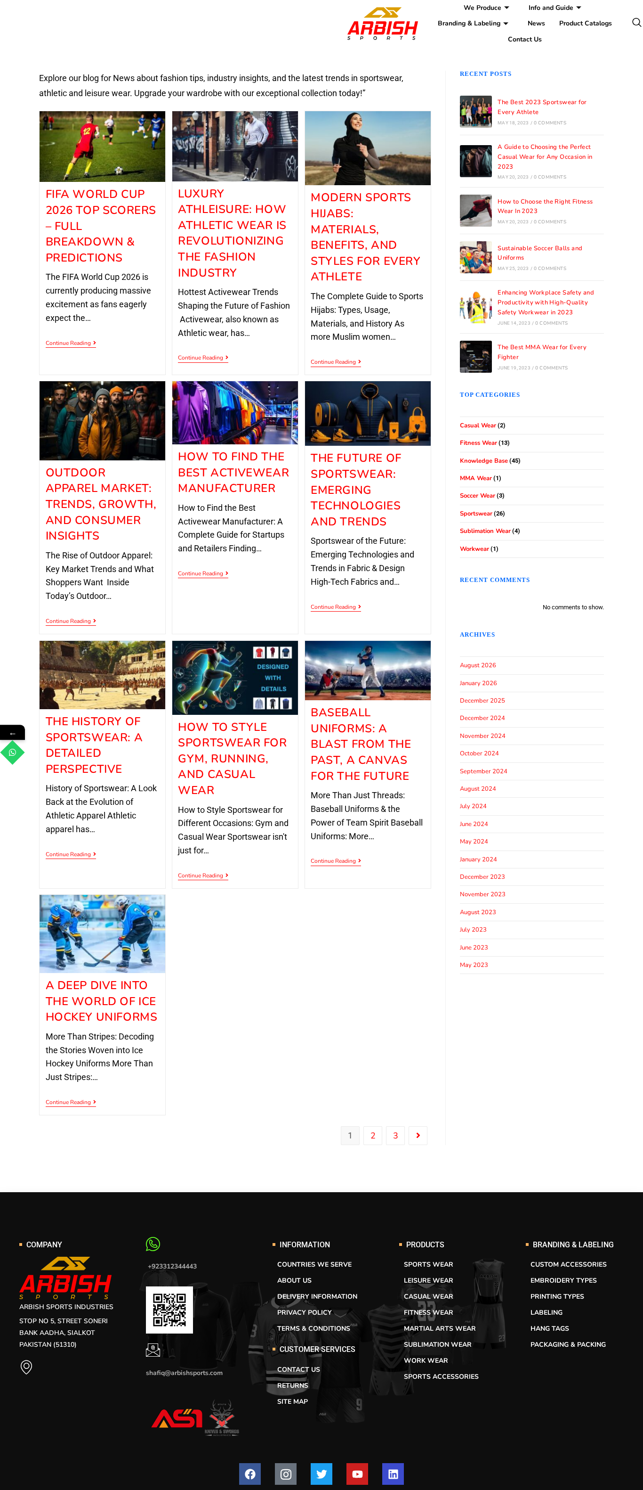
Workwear (474, 549)
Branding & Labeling (469, 23)
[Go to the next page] (418, 1135)
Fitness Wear (478, 443)
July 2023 (473, 929)
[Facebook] (250, 1474)
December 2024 (482, 718)
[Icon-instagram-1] (286, 1474)
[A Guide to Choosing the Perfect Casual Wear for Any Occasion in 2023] (476, 161)
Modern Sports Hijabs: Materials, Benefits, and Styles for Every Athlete (366, 237)
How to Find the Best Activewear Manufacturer (233, 472)
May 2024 (474, 841)
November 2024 (483, 736)
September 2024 (483, 771)
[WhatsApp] (12, 752)
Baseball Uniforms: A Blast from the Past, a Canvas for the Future (361, 744)
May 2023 (474, 965)
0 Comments (550, 123)
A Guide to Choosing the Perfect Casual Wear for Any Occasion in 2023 (545, 157)
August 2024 (478, 789)
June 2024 (474, 824)
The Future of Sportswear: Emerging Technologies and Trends (356, 489)
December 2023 (482, 877)
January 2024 (478, 859)
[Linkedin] (393, 1474)
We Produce (482, 7)
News (536, 23)
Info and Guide (551, 7)
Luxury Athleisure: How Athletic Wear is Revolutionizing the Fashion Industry (232, 233)
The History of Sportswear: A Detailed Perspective (94, 745)
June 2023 (474, 947)
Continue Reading (71, 343)
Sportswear (476, 513)
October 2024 (479, 753)
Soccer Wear (477, 495)
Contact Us (525, 39)
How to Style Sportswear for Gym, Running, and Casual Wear (232, 759)
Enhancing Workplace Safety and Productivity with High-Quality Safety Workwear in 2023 (546, 302)
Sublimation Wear (485, 531)
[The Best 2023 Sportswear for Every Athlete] (476, 112)
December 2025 (482, 700)
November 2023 (483, 894)
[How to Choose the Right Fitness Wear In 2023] (476, 211)
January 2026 (478, 683)
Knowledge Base (484, 461)
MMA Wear (476, 478)
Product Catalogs (585, 23)
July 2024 (473, 806)
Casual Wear (478, 425)
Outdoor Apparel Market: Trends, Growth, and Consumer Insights (101, 504)
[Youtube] (357, 1474)
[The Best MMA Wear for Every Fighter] (476, 357)
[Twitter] (321, 1474)
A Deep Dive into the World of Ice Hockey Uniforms (102, 1001)
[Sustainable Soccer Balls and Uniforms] (476, 257)
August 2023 (478, 912)
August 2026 (478, 665)
